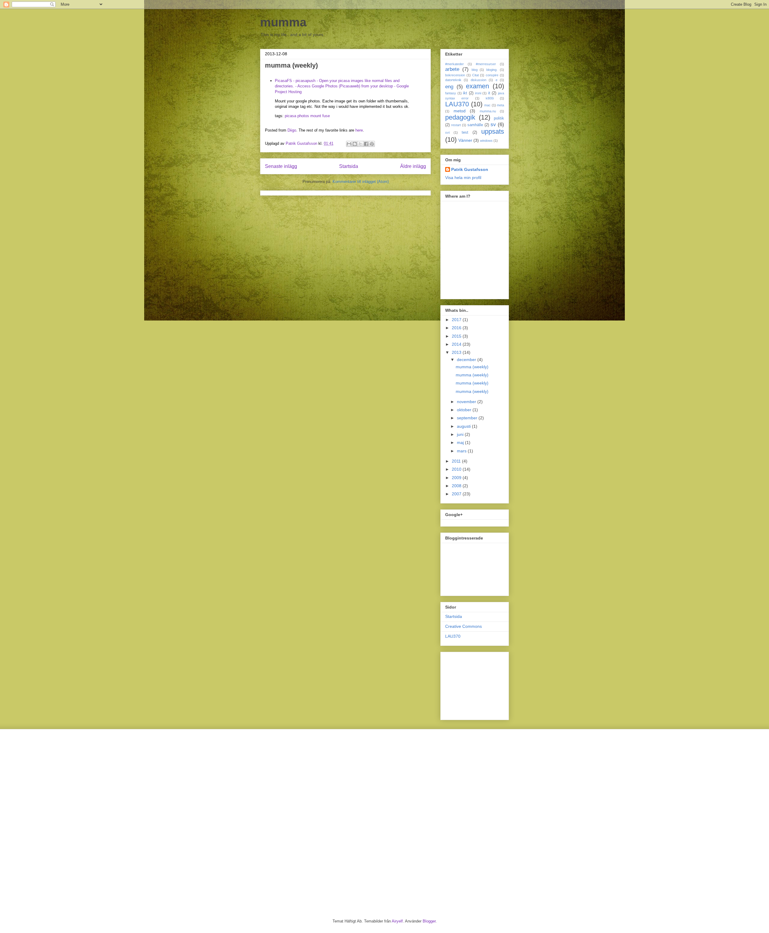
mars (462, 450)
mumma (283, 22)
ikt (465, 93)
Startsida (348, 166)
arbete (452, 69)
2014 (457, 344)
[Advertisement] (475, 684)
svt (447, 132)
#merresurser (486, 64)
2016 (457, 327)
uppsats (492, 131)
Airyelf (397, 921)
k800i (490, 98)
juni (461, 434)
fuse (326, 116)
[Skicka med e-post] (349, 144)
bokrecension (455, 75)
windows (486, 140)
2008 (457, 485)
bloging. (491, 69)
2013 (457, 352)
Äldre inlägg (413, 166)
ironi (478, 93)
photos (303, 116)
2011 (457, 461)
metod (460, 110)
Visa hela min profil (463, 177)
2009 (457, 477)
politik (499, 118)
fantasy (450, 93)
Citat (475, 75)
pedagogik (460, 117)
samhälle (475, 125)
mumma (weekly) (472, 366)
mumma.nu (488, 111)
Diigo (291, 130)
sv (493, 124)
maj (461, 442)
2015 (457, 336)
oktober (465, 409)
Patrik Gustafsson (469, 169)
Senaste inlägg (281, 166)
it (489, 93)
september (468, 417)
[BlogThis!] (355, 144)
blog (475, 69)
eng (449, 87)
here (359, 130)
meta (500, 105)
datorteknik (453, 80)
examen (477, 86)
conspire (492, 75)
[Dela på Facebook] (366, 144)
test (465, 132)
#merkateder (454, 64)
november (467, 401)
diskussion (478, 80)
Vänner (465, 140)
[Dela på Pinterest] (372, 144)
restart (456, 125)
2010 (457, 469)
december (467, 359)
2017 (457, 319)
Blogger (429, 921)
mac (487, 105)
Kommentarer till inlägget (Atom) (361, 181)
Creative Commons (463, 626)
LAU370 (457, 104)
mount (315, 116)
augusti (464, 426)
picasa (290, 116)
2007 (457, 493)
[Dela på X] (360, 144)
